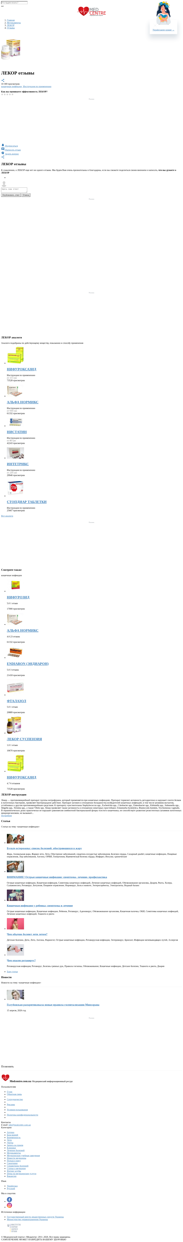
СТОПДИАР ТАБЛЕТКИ (27, 502)
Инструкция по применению (36, 86)
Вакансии (11, 1176)
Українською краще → (163, 30)
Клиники (11, 1148)
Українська (12, 1186)
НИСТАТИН (17, 432)
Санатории (12, 1163)
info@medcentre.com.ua (20, 1125)
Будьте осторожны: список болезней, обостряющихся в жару (44, 848)
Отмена (26, 195)
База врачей (12, 1135)
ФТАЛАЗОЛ (16, 701)
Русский (11, 1188)
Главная (11, 20)
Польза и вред (14, 1160)
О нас (9, 1091)
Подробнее (6, 815)
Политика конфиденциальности (22, 1115)
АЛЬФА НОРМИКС (22, 402)
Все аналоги (7, 516)
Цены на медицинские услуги (21, 1173)
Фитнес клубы (14, 1171)
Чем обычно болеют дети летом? (27, 934)
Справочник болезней (17, 1166)
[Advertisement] (91, 121)
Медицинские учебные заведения (23, 1155)
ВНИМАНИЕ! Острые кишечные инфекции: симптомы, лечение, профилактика (57, 877)
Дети (9, 1140)
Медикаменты (14, 1153)
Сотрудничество (15, 1099)
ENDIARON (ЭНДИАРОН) (28, 664)
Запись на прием (15, 1145)
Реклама (11, 1104)
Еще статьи (12, 971)
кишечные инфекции (11, 86)
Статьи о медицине (16, 1168)
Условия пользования (17, 1109)
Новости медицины (16, 1158)
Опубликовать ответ (11, 195)
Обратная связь (14, 1094)
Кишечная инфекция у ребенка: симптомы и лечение (40, 905)
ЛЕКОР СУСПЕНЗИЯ (24, 739)
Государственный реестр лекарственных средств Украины (35, 1217)
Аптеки (10, 1132)
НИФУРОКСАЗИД (21, 369)
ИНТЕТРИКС (18, 464)
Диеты (10, 1142)
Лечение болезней (16, 1150)
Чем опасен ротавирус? (21, 960)
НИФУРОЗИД (18, 597)
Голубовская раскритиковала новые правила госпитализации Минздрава (53, 1004)
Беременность (13, 1137)
